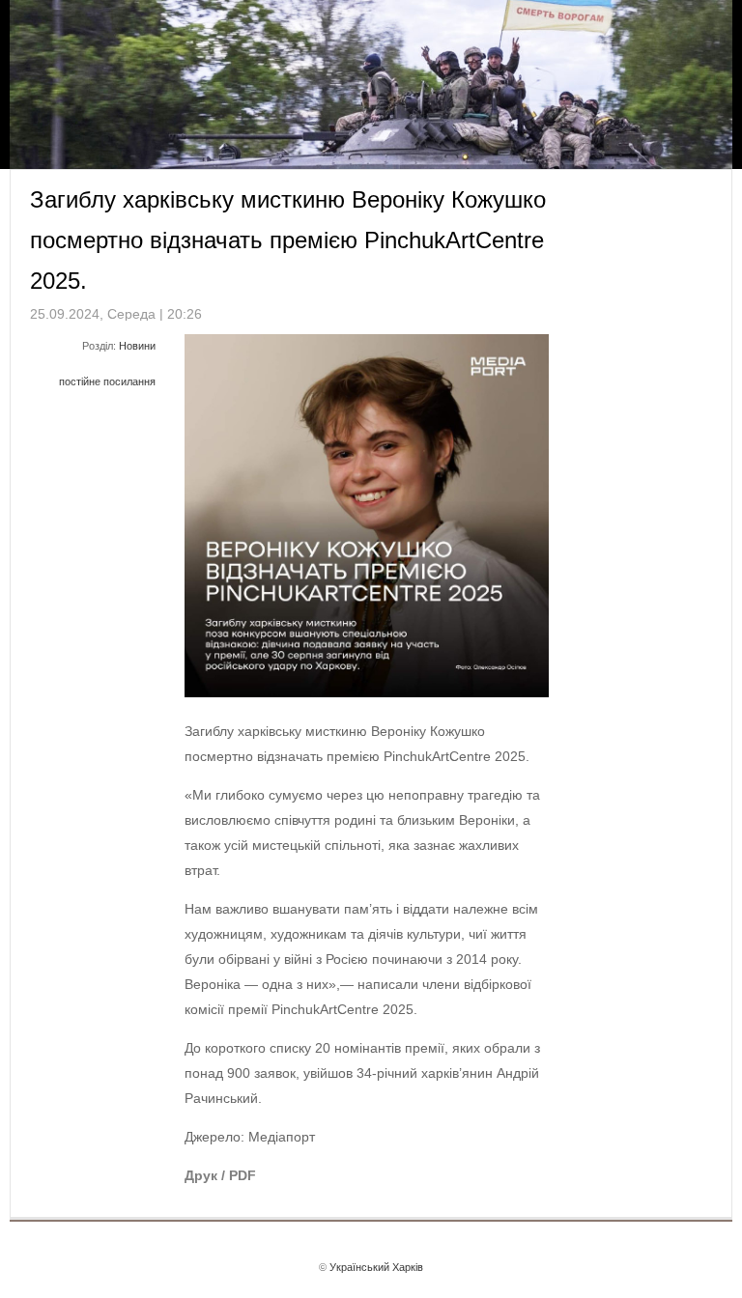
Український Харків (376, 1267)
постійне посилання (107, 381)
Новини (137, 346)
